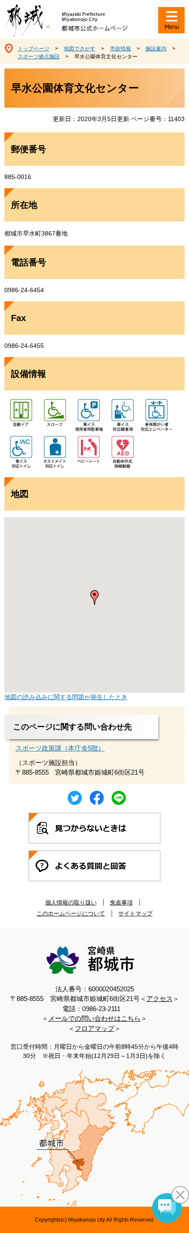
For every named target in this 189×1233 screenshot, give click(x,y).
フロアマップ (94, 1028)
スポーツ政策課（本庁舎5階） (60, 748)
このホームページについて (70, 913)
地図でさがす (79, 49)
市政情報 (120, 49)
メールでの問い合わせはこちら (94, 1018)
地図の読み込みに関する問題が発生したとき (65, 696)
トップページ (33, 49)
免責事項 (121, 902)
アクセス (159, 998)
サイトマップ (135, 913)
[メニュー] (171, 20)
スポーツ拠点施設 (39, 57)
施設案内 (156, 49)
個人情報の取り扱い (71, 902)
